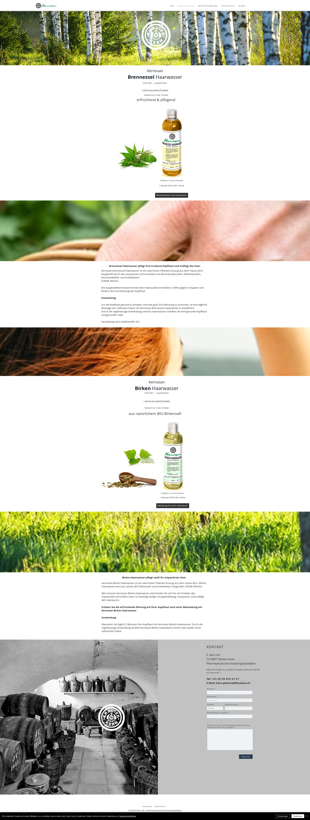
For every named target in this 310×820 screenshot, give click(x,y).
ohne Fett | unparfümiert (155, 83)
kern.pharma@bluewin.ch (233, 683)
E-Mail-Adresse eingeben (218, 713)
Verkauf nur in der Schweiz (156, 95)
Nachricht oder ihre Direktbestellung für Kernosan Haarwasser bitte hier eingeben (228, 726)
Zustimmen (298, 816)
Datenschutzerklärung (127, 816)
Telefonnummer (231, 705)
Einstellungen (283, 816)
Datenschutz (160, 806)
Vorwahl (210, 705)
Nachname (211, 697)
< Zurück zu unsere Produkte (156, 401)
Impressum (147, 806)
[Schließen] (307, 816)
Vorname (211, 689)
